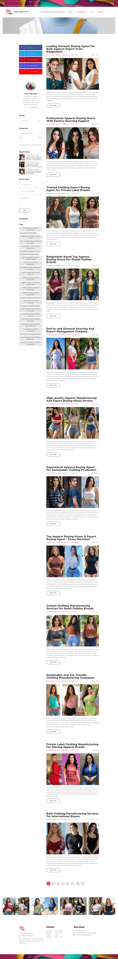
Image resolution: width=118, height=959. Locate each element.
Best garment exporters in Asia (30, 251)
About (71, 12)
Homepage (57, 25)
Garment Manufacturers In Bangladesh (30, 294)
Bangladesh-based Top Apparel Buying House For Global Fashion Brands (69, 259)
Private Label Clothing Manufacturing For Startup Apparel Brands (72, 745)
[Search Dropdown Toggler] (111, 3)
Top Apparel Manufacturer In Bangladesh (31, 320)
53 (77, 883)
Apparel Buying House (26, 133)
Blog (92, 12)
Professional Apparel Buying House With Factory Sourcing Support (70, 119)
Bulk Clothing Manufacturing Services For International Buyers (72, 815)
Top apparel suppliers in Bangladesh (30, 330)
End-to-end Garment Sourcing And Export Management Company (70, 330)
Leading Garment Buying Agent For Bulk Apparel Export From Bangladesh (70, 49)
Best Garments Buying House (29, 254)
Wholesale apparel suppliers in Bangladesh (30, 343)
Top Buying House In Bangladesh (53, 12)
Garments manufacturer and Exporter (30, 145)
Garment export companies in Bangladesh (31, 283)
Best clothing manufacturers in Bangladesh (31, 242)
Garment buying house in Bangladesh (30, 278)
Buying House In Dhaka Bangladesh (31, 263)
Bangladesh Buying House (28, 233)
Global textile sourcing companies (30, 302)
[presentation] (3, 906)
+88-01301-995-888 (15, 1)
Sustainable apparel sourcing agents (30, 315)
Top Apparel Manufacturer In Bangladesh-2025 (31, 325)
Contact (100, 12)
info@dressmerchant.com (34, 1)
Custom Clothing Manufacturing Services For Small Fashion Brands (70, 607)
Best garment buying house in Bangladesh (30, 247)
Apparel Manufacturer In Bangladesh (30, 229)
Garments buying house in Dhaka (30, 298)
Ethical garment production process (31, 273)
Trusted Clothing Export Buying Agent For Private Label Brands (68, 189)
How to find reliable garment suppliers (30, 310)
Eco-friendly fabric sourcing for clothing (31, 268)
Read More (53, 106)
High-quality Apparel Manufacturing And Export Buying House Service (71, 399)
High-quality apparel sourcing (30, 306)
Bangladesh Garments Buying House (31, 237)
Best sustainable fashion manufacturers (31, 258)
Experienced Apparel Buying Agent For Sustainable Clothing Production (71, 468)
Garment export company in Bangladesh (30, 288)
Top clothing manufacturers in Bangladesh (30, 338)
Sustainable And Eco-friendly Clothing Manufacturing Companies (70, 676)
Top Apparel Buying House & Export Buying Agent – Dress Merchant (71, 538)
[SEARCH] (39, 121)
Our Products (82, 12)
